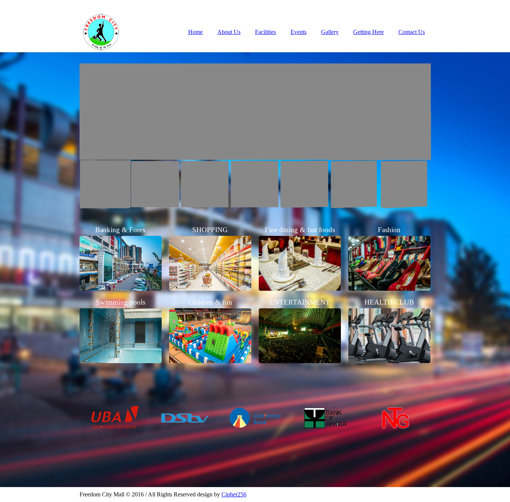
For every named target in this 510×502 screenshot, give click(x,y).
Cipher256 (233, 494)
